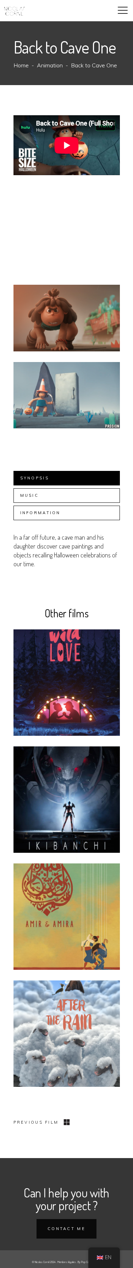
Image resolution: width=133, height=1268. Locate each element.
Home (21, 65)
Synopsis (34, 478)
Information (40, 512)
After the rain (66, 1037)
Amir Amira (66, 920)
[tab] (66, 478)
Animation (50, 65)
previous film (36, 1122)
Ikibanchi (66, 803)
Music (29, 495)
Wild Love (66, 686)
